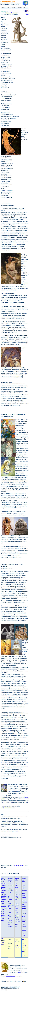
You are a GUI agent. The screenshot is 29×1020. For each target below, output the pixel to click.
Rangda (24, 897)
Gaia (9, 918)
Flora (9, 912)
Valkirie (24, 920)
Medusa (17, 919)
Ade (2, 938)
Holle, (16, 880)
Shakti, (23, 904)
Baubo (3, 915)
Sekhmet (24, 902)
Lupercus (17, 941)
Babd (2, 918)
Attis (2, 944)
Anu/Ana (3, 894)
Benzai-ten (4, 908)
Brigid (2, 920)
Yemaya (24, 930)
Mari (16, 910)
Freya (9, 914)
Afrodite (3, 879)
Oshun (23, 881)
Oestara (24, 878)
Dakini (9, 889)
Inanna (16, 883)
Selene (24, 908)
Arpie (2, 903)
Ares (2, 942)
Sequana (24, 910)
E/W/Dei (20, 7)
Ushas (23, 916)
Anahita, (3, 887)
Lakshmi (17, 898)
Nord (13, 7)
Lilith (16, 899)
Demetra (10, 890)
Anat (2, 892)
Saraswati (24, 901)
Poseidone (25, 947)
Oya (23, 880)
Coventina (10, 885)
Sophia (24, 906)
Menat (16, 917)
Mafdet (17, 905)
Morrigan (17, 921)
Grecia (2, 7)
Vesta (23, 921)
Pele (23, 889)
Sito (24, 7)
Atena (2, 901)
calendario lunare (10, 976)
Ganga (10, 920)
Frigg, (9, 916)
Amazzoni (3, 885)
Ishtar (16, 887)
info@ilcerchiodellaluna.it (7, 808)
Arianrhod (3, 896)
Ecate (9, 898)
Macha (16, 903)
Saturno (24, 950)
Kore (16, 892)
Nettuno (24, 939)
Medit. (8, 7)
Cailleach (10, 878)
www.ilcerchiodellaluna (7, 823)
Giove (9, 948)
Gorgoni (10, 926)
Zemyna (24, 933)
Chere (9, 881)
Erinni (9, 907)
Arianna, (3, 897)
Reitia (23, 893)
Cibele (9, 883)
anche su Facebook (19, 865)
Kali (16, 890)
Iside (16, 885)
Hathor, (17, 878)
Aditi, (2, 878)
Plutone (24, 945)
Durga (9, 892)
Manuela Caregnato (11, 12)
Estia (9, 908)
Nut (16, 926)
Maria (16, 912)
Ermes (9, 946)
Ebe (9, 896)
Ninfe (16, 924)
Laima (16, 896)
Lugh (16, 939)
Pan (23, 943)
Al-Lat (2, 881)
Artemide (3, 899)
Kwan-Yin (17, 894)
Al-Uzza (3, 883)
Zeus (23, 955)
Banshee (3, 906)
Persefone (24, 890)
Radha (23, 895)
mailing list (19, 972)
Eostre (9, 903)
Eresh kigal (11, 905)
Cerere (10, 880)
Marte (16, 945)
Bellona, (3, 909)
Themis (24, 913)
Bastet (3, 917)
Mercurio (17, 947)
